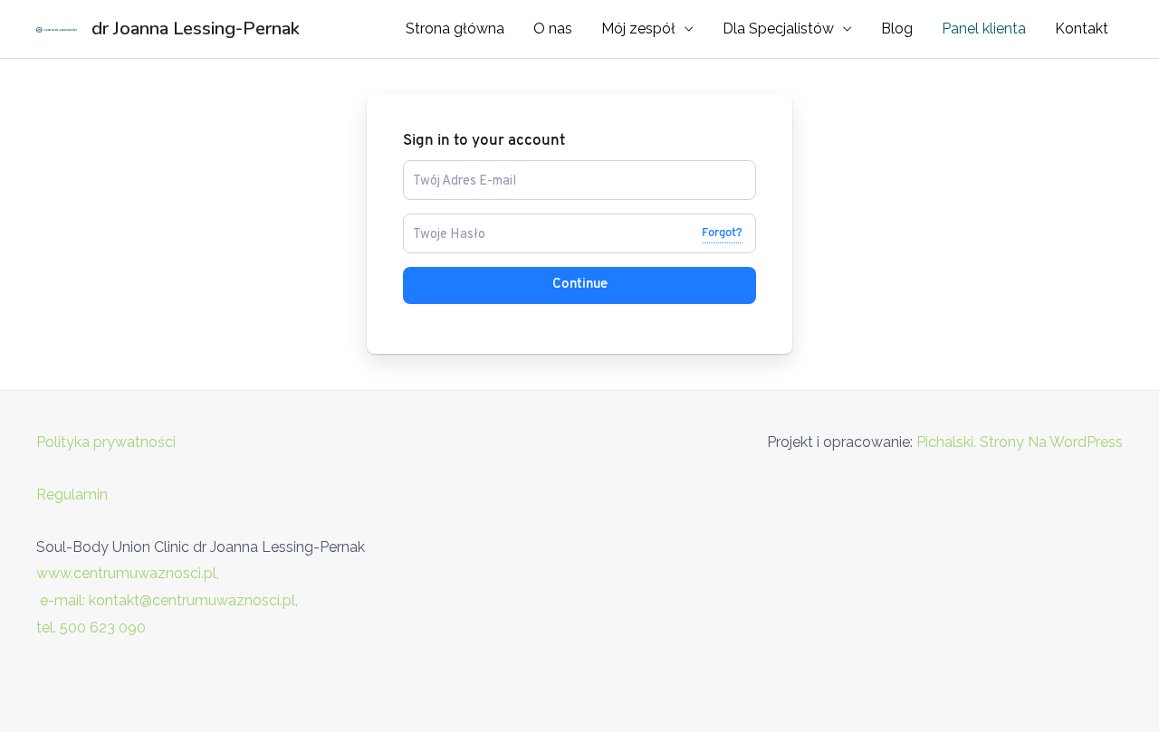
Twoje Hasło (442, 221)
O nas (552, 28)
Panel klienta (984, 28)
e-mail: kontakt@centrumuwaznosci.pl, (169, 600)
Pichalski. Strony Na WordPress (1019, 442)
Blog (897, 28)
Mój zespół (638, 28)
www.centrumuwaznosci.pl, (127, 573)
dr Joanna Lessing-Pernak (195, 28)
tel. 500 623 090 (91, 627)
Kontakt (1081, 28)
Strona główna (455, 28)
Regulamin (72, 494)
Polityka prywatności (106, 442)
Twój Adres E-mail (457, 168)
